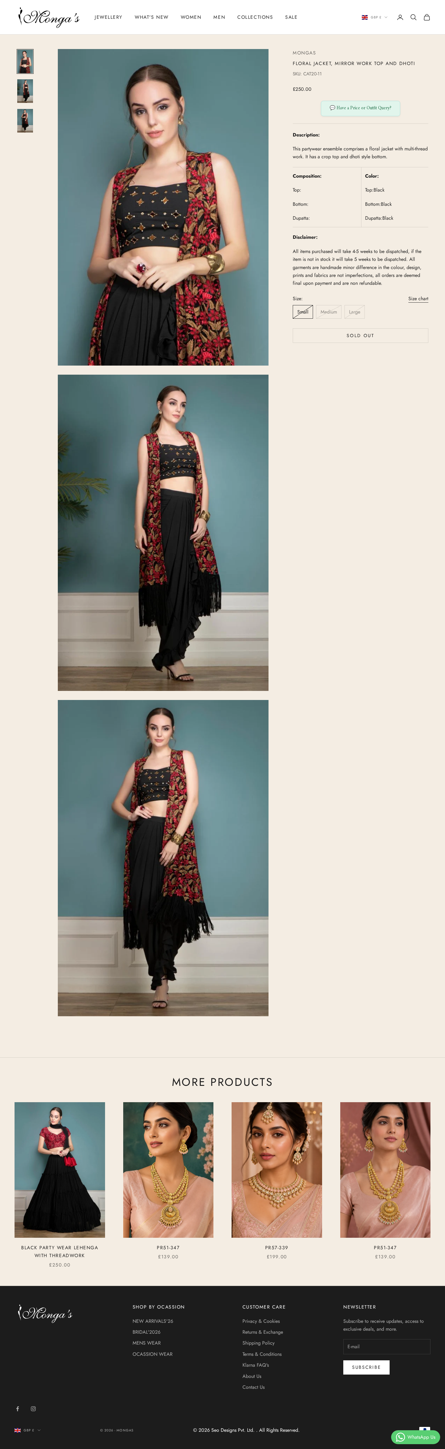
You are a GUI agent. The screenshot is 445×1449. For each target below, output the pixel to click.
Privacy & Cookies (261, 1321)
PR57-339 (276, 1247)
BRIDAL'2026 (146, 1332)
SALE (291, 17)
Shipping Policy (258, 1342)
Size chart (418, 298)
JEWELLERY (109, 17)
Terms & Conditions (262, 1354)
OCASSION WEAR (153, 1354)
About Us (251, 1376)
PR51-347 (168, 1247)
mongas (304, 52)
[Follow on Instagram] (33, 1409)
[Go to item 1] (25, 61)
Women (191, 17)
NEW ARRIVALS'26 (153, 1321)
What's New (152, 17)
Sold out (360, 335)
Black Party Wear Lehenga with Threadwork (59, 1251)
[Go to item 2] (25, 91)
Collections (255, 17)
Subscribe (366, 1367)
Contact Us (253, 1387)
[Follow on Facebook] (18, 1409)
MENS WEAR (147, 1342)
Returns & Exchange (262, 1332)
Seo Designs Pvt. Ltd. (233, 1430)
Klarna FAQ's (255, 1365)
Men (219, 17)
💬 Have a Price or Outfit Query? (360, 108)
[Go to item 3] (25, 120)
